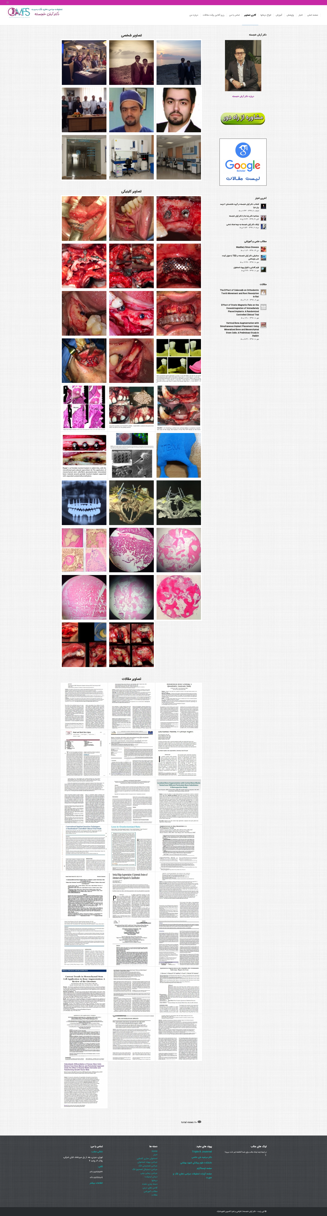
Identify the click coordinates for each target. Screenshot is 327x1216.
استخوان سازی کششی (147, 1158)
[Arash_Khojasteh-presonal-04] (84, 110)
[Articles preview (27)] (84, 706)
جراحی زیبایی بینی (149, 1173)
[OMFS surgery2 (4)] (131, 644)
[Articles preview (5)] (84, 1037)
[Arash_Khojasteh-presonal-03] (179, 62)
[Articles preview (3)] (179, 1037)
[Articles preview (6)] (179, 990)
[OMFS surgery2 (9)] (179, 550)
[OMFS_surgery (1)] (131, 360)
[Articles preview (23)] (84, 753)
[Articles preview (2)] (84, 1085)
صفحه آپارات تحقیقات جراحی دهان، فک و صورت (192, 1175)
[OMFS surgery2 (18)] (179, 408)
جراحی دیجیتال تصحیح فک (144, 1169)
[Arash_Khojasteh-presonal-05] (131, 110)
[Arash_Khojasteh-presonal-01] (84, 62)
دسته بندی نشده (149, 1184)
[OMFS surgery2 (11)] (84, 550)
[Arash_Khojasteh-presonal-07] (84, 157)
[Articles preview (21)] (179, 753)
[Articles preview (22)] (131, 753)
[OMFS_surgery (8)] (131, 218)
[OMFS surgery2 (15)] (179, 455)
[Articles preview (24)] (179, 706)
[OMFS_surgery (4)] (131, 313)
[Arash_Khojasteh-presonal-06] (179, 110)
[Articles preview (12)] (179, 895)
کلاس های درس (150, 1188)
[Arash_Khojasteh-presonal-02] (131, 62)
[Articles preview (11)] (84, 943)
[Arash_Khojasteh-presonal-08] (131, 157)
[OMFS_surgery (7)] (84, 218)
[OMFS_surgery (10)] (84, 266)
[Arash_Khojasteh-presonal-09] (179, 157)
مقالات (154, 1195)
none (154, 1151)
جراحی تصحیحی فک (147, 1166)
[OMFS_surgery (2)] (84, 360)
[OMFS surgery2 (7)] (131, 597)
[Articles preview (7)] (131, 990)
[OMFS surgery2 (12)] (179, 502)
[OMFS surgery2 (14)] (84, 502)
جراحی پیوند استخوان (147, 1162)
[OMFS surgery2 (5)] (84, 644)
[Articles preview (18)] (179, 800)
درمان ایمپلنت (151, 1177)
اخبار (155, 1155)
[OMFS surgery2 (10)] (131, 550)
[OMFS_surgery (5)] (84, 313)
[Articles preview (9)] (179, 943)
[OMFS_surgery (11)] (131, 266)
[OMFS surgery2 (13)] (131, 502)
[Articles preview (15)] (179, 848)
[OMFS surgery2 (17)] (84, 455)
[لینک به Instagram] (7, 2)
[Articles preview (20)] (84, 800)
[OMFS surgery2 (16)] (131, 455)
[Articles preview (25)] (131, 706)
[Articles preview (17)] (84, 848)
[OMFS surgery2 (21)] (179, 360)
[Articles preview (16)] (131, 848)
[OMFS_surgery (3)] (179, 313)
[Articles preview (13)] (131, 895)
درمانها (154, 1180)
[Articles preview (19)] (131, 800)
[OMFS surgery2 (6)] (179, 597)
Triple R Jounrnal (202, 1152)
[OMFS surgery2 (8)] (84, 597)
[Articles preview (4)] (131, 1037)
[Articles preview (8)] (84, 990)
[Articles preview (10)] (131, 943)
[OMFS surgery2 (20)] (84, 408)
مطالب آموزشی (150, 1191)
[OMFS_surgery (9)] (179, 218)
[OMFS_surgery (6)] (179, 266)
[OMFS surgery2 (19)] (131, 408)
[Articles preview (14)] (84, 895)
